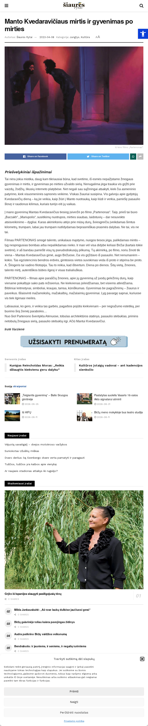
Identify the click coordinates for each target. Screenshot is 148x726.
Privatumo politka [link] (74, 721)
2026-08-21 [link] (103, 404)
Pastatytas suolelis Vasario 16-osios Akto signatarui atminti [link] (116, 397)
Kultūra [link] (85, 37)
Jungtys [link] (74, 37)
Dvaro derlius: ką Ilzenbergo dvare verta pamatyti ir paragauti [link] (45, 457)
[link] (143, 34)
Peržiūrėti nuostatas (74, 712)
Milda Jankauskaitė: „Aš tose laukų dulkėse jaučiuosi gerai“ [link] (52, 610)
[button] (142, 659)
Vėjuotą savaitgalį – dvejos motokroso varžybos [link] (36, 444)
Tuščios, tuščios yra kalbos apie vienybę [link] (31, 464)
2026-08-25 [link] (31, 404)
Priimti (74, 691)
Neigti (74, 702)
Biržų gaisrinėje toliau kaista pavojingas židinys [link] (44, 622)
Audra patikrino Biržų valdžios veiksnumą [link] (40, 634)
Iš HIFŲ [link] (26, 412)
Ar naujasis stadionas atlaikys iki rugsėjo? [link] (31, 470)
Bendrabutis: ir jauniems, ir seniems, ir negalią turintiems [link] (50, 646)
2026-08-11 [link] (30, 417)
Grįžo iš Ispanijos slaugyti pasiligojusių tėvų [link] (33, 594)
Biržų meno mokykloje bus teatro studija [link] (118, 412)
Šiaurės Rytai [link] (24, 37)
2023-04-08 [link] (47, 37)
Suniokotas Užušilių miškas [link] (22, 451)
